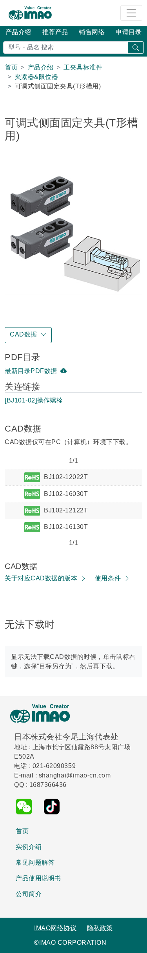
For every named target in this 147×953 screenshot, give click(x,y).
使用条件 (108, 578)
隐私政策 (100, 928)
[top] (135, 942)
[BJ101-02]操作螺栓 (34, 400)
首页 (22, 831)
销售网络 (92, 32)
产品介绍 (18, 32)
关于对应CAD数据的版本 (41, 578)
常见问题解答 (35, 862)
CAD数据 (23, 334)
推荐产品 (55, 32)
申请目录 (129, 32)
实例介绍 (29, 846)
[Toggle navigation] (131, 13)
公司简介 (29, 894)
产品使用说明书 (38, 878)
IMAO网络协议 (55, 928)
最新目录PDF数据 (31, 371)
